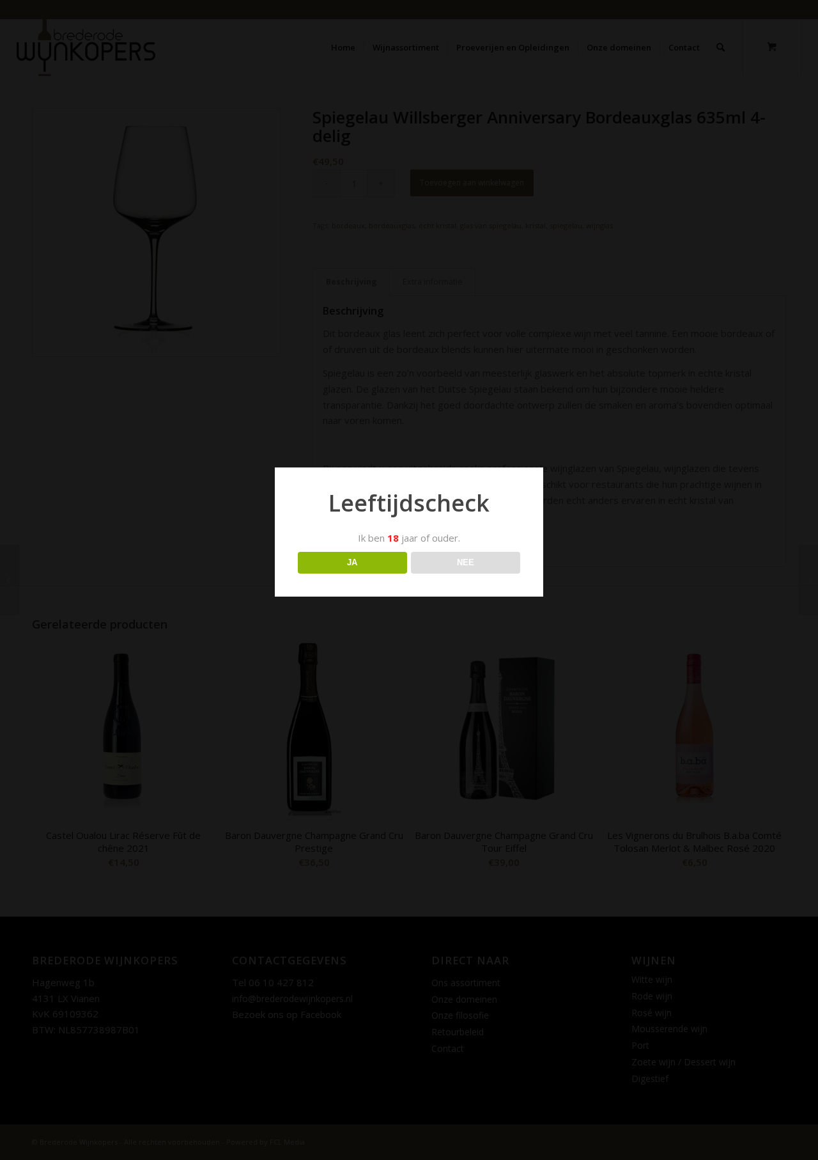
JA (352, 562)
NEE (465, 562)
